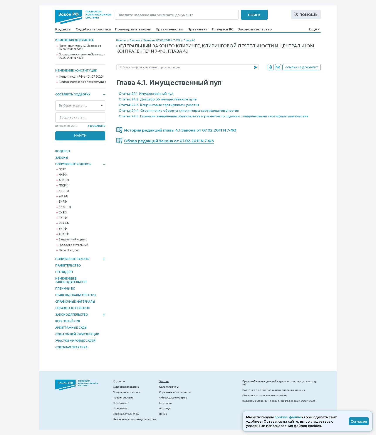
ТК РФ (63, 218)
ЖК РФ (63, 196)
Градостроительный (73, 245)
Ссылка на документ (301, 67)
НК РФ (63, 175)
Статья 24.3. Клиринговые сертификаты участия (159, 105)
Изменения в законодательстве (71, 280)
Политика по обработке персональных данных (273, 390)
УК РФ (63, 229)
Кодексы (63, 29)
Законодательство (255, 29)
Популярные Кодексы (73, 164)
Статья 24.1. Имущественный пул (146, 94)
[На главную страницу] (83, 17)
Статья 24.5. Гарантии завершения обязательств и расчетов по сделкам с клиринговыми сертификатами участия (213, 116)
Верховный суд (67, 321)
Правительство (169, 29)
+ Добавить (96, 125)
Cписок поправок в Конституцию (82, 82)
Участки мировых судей (75, 341)
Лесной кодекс (69, 250)
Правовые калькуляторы (75, 295)
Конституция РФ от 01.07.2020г (81, 76)
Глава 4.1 (189, 40)
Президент (198, 29)
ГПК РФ (63, 185)
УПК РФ (64, 234)
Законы (61, 158)
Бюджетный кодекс (73, 239)
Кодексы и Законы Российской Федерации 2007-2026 (279, 400)
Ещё (313, 29)
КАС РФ (64, 191)
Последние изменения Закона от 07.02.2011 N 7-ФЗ (82, 56)
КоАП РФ (65, 207)
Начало (121, 40)
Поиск (254, 15)
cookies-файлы (288, 417)
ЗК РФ (63, 201)
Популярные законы (133, 29)
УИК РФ (64, 223)
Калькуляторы (169, 386)
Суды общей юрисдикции (77, 334)
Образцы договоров (72, 308)
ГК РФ (62, 169)
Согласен (359, 421)
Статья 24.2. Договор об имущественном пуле (157, 99)
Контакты (165, 403)
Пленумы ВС (222, 29)
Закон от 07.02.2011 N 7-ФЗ (161, 40)
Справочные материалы (75, 301)
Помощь (308, 14)
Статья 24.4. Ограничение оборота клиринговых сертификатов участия (179, 110)
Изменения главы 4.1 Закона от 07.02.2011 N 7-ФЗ (80, 47)
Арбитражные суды (71, 328)
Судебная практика (93, 29)
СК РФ (63, 212)
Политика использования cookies (264, 395)
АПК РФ (64, 180)
